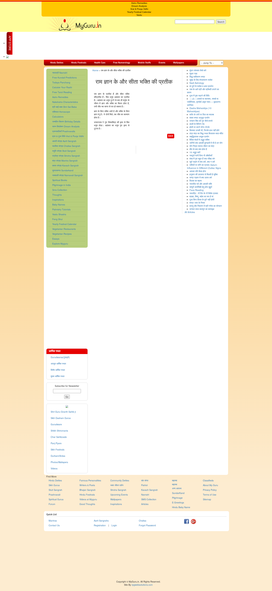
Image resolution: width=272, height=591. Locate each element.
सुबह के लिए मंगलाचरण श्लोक (201, 79)
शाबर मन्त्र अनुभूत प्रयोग (200, 117)
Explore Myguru (60, 243)
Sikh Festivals (57, 449)
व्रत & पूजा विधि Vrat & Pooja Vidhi (68, 136)
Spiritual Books (59, 180)
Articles (144, 504)
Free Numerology (121, 62)
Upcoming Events (119, 494)
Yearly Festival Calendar (64, 224)
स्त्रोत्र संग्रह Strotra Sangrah (66, 155)
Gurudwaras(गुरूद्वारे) (60, 357)
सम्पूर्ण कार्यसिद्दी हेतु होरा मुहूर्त (201, 186)
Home (95, 70)
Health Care (99, 62)
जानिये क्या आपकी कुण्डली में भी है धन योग (206, 142)
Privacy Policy (210, 489)
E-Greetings (178, 502)
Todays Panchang (61, 82)
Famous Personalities (90, 480)
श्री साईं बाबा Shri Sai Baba (64, 106)
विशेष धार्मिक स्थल (58, 369)
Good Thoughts (87, 504)
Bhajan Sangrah (87, 489)
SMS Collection (148, 499)
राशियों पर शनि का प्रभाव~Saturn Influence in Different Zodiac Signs (204, 166)
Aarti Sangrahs (101, 520)
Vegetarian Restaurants (64, 229)
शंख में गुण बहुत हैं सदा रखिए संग (202, 158)
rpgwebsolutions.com (142, 584)
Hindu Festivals (78, 62)
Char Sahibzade (59, 436)
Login (114, 525)
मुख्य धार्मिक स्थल (57, 376)
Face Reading (197, 190)
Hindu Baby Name (181, 507)
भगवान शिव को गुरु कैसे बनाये (201, 120)
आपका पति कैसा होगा (198, 171)
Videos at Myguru (88, 499)
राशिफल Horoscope (61, 111)
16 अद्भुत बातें (195, 152)
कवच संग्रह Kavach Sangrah (65, 165)
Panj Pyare (56, 443)
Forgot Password (147, 525)
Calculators (57, 116)
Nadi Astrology (197, 82)
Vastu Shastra (59, 214)
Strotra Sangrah (118, 489)
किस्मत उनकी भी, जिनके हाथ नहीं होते (204, 130)
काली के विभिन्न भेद (197, 123)
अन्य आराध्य (176, 488)
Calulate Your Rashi (62, 87)
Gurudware (56, 424)
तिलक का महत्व (196, 180)
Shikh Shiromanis (59, 430)
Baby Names (58, 204)
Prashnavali (54, 494)
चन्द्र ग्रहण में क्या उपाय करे (201, 177)
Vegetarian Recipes (62, 233)
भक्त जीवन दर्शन (116, 485)
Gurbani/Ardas (58, 455)
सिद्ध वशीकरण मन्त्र (197, 76)
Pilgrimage (177, 497)
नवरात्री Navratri (59, 72)
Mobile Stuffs (144, 62)
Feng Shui (57, 219)
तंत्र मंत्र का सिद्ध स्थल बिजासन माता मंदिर (206, 133)
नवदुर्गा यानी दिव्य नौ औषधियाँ (201, 155)
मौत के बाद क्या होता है (198, 149)
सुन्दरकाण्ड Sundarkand (62, 170)
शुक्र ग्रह (193, 73)
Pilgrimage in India (61, 185)
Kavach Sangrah (149, 489)
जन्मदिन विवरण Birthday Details (66, 121)
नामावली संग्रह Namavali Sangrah (67, 175)
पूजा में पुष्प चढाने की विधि (199, 95)
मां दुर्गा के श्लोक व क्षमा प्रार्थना (201, 86)
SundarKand (178, 493)
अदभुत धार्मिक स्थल (58, 363)
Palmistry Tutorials (61, 209)
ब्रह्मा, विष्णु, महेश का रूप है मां (201, 196)
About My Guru (210, 485)
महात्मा (174, 480)
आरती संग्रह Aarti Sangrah (64, 141)
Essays (55, 238)
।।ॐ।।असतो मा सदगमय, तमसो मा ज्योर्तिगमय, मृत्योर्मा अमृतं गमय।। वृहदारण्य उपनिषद (203, 102)
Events (162, 62)
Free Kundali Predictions (64, 77)
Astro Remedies (60, 97)
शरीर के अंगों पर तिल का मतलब (202, 114)
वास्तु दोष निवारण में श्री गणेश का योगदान (206, 205)
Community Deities (119, 480)
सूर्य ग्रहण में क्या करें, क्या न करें (202, 161)
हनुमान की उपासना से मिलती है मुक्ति (204, 174)
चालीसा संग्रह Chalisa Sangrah (66, 145)
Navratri (145, 494)
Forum (52, 504)
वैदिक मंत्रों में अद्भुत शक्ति (200, 139)
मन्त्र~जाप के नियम (197, 202)
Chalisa (142, 520)
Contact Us (54, 525)
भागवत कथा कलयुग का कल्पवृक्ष (202, 208)
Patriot (144, 485)
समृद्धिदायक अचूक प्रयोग (199, 136)
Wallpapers (178, 62)
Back (170, 136)
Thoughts (57, 194)
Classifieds (208, 480)
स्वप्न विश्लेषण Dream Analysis (65, 126)
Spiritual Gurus (56, 499)
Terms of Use (209, 494)
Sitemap (207, 499)
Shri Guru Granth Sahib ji (63, 411)
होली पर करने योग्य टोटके (200, 127)
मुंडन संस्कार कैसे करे (198, 70)
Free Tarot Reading (62, 92)
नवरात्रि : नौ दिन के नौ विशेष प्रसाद (204, 193)
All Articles (190, 212)
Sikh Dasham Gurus (61, 418)
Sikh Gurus (54, 485)
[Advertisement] (67, 296)
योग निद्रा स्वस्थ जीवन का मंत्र (202, 145)
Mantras (53, 520)
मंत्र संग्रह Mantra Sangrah (65, 160)
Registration (100, 525)
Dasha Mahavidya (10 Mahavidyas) (199, 110)
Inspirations (58, 199)
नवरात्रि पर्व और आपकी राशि (201, 183)
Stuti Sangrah (55, 489)
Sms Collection (59, 189)
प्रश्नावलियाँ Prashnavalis (63, 131)
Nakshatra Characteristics (65, 102)
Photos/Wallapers (59, 462)
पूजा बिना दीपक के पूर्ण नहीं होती (202, 199)
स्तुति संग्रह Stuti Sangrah (64, 150)
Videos (54, 468)
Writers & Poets (87, 485)
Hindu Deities (56, 62)
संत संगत (144, 480)
